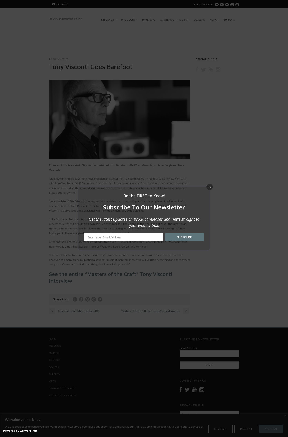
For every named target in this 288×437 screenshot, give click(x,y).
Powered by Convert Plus (20, 430)
